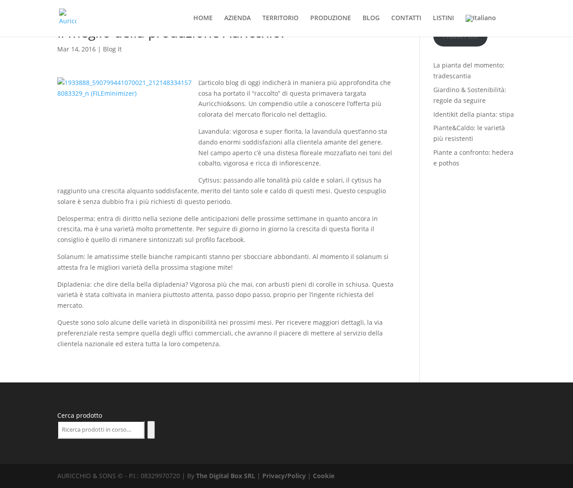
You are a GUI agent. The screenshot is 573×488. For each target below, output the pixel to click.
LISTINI (443, 18)
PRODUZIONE (330, 18)
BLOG (371, 18)
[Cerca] (151, 430)
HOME (203, 18)
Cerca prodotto (79, 415)
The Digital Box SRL (225, 475)
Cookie (323, 475)
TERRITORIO (280, 18)
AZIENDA (237, 18)
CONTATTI (406, 18)
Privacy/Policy (284, 475)
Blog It (112, 49)
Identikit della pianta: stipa (473, 114)
